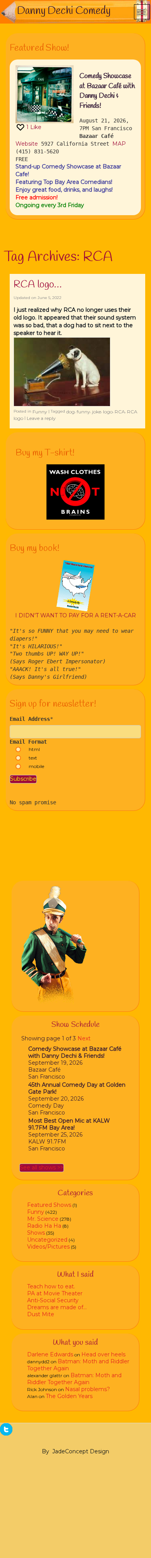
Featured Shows (49, 1204)
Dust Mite (40, 1314)
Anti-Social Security (53, 1300)
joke (96, 412)
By (45, 1451)
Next (84, 1038)
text (33, 758)
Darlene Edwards (50, 1354)
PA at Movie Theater (54, 1293)
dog (70, 412)
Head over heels (103, 1354)
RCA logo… (38, 284)
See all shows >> (41, 1167)
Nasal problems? (87, 1389)
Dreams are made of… (57, 1307)
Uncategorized (47, 1239)
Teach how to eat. (51, 1286)
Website (26, 143)
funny (83, 412)
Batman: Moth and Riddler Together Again (74, 1379)
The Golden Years (69, 1396)
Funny (40, 412)
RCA (120, 412)
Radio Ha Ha (44, 1225)
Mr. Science (42, 1218)
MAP (119, 143)
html (34, 749)
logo (108, 412)
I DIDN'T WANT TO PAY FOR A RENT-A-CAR (75, 615)
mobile (36, 766)
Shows (36, 1232)
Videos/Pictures (48, 1246)
